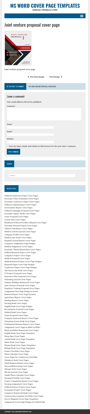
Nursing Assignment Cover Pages (18, 384)
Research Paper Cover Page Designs (19, 264)
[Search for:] (42, 175)
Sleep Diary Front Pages (14, 336)
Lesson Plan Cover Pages (14, 219)
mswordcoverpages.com (23, 412)
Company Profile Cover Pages (17, 234)
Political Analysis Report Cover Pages (20, 204)
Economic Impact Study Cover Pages (20, 213)
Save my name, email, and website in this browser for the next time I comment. (42, 146)
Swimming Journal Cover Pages (17, 279)
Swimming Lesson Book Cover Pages (19, 321)
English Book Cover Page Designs (18, 306)
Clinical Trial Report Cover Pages (18, 228)
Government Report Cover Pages (18, 207)
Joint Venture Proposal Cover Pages (19, 285)
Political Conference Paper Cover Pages (21, 195)
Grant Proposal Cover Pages (16, 216)
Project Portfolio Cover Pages (17, 351)
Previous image (37, 76)
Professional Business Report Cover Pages (22, 324)
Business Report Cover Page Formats (20, 294)
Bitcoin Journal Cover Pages (16, 372)
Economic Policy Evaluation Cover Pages (21, 198)
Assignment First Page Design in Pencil (21, 291)
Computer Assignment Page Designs (19, 243)
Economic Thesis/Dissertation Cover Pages (22, 249)
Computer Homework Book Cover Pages (21, 393)
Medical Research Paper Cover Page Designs (23, 261)
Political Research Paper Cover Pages (20, 252)
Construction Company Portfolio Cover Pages (23, 396)
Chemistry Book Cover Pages (16, 360)
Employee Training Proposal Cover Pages (21, 288)
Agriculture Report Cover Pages (17, 297)
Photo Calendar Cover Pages (16, 354)
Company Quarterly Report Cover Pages (21, 318)
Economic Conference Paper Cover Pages (21, 201)
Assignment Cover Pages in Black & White (22, 327)
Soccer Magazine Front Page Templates (21, 399)
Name (9, 124)
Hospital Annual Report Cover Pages (20, 240)
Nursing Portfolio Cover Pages (17, 378)
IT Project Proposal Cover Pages (18, 273)
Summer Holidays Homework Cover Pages (22, 282)
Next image (54, 76)
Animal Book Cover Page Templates (19, 339)
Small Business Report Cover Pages (19, 363)
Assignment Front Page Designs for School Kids (24, 402)
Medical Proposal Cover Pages (17, 258)
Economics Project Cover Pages (17, 390)
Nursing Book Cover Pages (15, 303)
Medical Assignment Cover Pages (18, 246)
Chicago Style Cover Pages (15, 369)
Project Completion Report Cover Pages (21, 381)
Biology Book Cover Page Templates (19, 348)
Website (10, 138)
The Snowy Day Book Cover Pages (18, 270)
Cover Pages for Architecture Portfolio (20, 357)
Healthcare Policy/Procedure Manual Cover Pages (25, 222)
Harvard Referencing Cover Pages (18, 366)
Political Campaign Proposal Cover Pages (21, 210)
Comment (11, 106)
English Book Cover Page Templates (19, 333)
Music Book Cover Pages (14, 342)
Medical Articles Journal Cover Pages (20, 231)
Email (9, 131)
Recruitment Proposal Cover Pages (19, 309)
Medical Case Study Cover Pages (18, 237)
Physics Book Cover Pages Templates (20, 345)
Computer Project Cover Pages (17, 255)
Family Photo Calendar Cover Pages (19, 375)
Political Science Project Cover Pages (20, 387)
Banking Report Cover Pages (16, 300)
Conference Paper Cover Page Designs (20, 267)
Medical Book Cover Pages (15, 312)
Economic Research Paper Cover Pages (20, 225)
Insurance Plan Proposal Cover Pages (20, 276)
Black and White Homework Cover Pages (21, 330)
